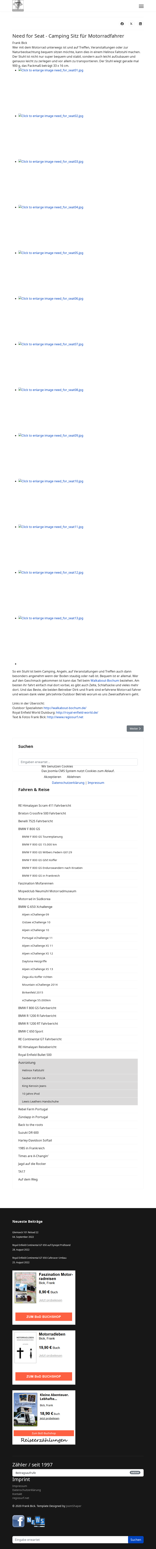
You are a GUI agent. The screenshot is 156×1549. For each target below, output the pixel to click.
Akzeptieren (52, 777)
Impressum (96, 783)
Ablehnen (74, 777)
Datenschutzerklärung (68, 783)
